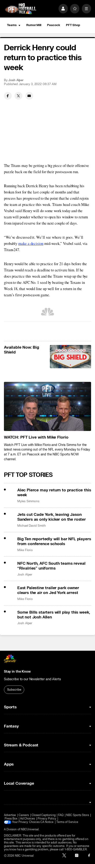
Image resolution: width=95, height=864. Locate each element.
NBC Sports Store (77, 815)
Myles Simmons (28, 501)
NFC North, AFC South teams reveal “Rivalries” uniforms (51, 566)
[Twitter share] (18, 96)
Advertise (10, 815)
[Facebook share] (8, 96)
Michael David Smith (31, 526)
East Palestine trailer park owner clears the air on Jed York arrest (48, 590)
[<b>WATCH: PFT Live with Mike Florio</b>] (47, 406)
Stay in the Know (17, 672)
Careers (24, 815)
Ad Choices (27, 818)
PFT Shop (73, 25)
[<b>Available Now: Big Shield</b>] (70, 356)
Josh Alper (16, 80)
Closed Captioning (44, 815)
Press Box (11, 818)
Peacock (53, 25)
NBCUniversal (30, 829)
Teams (12, 25)
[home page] (20, 8)
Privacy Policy (47, 818)
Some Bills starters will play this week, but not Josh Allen (53, 615)
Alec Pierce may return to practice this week (54, 492)
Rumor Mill (33, 25)
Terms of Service (67, 822)
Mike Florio (25, 550)
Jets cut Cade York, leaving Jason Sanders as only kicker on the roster (51, 517)
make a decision (30, 243)
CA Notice (47, 822)
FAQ (60, 815)
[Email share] (29, 96)
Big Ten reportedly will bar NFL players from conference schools (54, 541)
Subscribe (14, 690)
